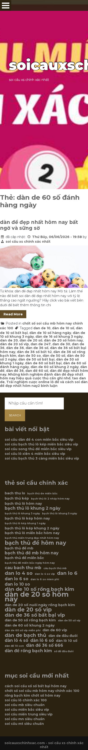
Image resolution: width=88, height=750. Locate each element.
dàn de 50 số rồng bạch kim (30, 620)
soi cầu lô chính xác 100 (26, 700)
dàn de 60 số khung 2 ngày (55, 367)
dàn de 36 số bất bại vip (35, 615)
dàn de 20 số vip (14, 344)
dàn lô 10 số (66, 641)
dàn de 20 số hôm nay (63, 340)
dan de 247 (41, 344)
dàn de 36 (15, 348)
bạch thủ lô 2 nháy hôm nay (50, 498)
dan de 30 (61, 344)
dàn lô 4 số (16, 640)
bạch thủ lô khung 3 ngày (22, 513)
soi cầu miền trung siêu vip (29, 714)
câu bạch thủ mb (55, 568)
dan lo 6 (67, 573)
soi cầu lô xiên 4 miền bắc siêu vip (35, 454)
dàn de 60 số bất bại (43, 363)
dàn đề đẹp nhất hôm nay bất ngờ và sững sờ (39, 225)
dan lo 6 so (16, 578)
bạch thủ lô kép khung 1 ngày (25, 523)
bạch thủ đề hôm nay (35, 542)
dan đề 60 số (36, 371)
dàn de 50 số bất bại (36, 359)
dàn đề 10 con (14, 645)
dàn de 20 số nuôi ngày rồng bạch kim (40, 605)
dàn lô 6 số (42, 640)
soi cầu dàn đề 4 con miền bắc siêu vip (39, 439)
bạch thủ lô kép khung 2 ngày (32, 528)
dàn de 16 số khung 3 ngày (59, 336)
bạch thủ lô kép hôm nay (27, 518)
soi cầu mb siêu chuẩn (25, 705)
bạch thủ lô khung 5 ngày (59, 513)
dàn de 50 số (53, 355)
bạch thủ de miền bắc (42, 493)
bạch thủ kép (17, 498)
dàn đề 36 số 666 (44, 645)
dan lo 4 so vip (45, 573)
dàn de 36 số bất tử (34, 352)
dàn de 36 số (37, 348)
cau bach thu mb (23, 567)
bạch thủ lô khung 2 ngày (32, 508)
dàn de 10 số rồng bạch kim (39, 589)
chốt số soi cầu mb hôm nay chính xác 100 (42, 691)
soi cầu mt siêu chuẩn (24, 724)
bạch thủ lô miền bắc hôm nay (32, 533)
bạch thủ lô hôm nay (23, 503)
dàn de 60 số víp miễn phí (22, 630)
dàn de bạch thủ (25, 635)
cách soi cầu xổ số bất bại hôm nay (35, 686)
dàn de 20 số (30, 340)
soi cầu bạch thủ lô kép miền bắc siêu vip (41, 444)
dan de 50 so (29, 355)
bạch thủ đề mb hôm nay (31, 553)
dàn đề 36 (15, 371)
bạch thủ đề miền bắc (24, 558)
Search (15, 415)
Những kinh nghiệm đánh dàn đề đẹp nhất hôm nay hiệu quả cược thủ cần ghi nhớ (41, 376)
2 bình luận (47, 386)
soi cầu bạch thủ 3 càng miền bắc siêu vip (42, 458)
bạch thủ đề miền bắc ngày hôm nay (30, 562)
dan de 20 (9, 340)
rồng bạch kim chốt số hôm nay (32, 695)
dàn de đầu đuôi (62, 636)
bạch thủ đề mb (19, 548)
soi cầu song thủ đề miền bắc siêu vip (38, 449)
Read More (13, 314)
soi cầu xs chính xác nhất (28, 241)
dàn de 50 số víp (69, 620)
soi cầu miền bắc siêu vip (27, 709)
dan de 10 (41, 328)
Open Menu (5, 5)
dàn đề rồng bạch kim (28, 650)
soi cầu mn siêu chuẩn (25, 719)
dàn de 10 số (63, 328)
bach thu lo (15, 493)
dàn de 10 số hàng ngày (50, 333)
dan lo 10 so (17, 584)
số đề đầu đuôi (63, 651)
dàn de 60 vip (54, 630)
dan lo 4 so (19, 573)
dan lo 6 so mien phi (45, 579)
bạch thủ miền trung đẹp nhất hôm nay (32, 538)
